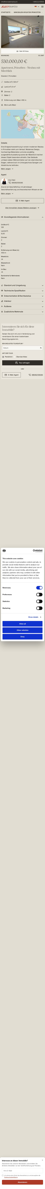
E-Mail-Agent (24, 200)
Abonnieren (22, 1182)
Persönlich (8, 357)
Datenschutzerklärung (11, 1177)
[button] (22, 217)
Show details (33, 617)
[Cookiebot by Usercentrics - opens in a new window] (32, 550)
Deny (22, 637)
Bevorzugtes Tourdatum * (12, 344)
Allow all (22, 624)
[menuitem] (9, 2)
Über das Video (21, 357)
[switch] (39, 594)
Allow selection (22, 630)
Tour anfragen (24, 362)
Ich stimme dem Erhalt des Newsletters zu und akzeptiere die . (22, 1176)
